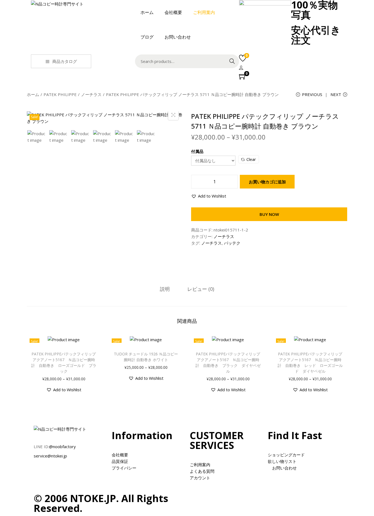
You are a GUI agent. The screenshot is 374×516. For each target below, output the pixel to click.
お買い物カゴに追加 (267, 181)
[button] (208, 196)
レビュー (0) (200, 289)
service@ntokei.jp (50, 456)
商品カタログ (64, 61)
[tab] (165, 289)
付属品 (197, 151)
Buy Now (269, 214)
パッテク (232, 243)
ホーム (33, 94)
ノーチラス (91, 94)
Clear (251, 159)
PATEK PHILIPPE (60, 94)
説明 (165, 289)
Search (232, 61)
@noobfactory (62, 446)
